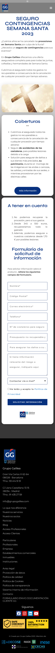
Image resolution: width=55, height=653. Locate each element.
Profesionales (10, 544)
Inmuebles (8, 557)
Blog (5, 525)
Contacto (8, 594)
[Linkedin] (30, 613)
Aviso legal (8, 568)
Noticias (7, 520)
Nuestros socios (11, 516)
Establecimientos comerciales (19, 553)
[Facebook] (18, 613)
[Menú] (27, 1)
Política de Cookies (13, 581)
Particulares (9, 540)
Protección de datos (14, 572)
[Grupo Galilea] (5, 8)
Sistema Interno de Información (20, 589)
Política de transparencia (16, 585)
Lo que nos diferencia (14, 508)
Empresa (8, 548)
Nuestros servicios (13, 512)
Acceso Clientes (11, 533)
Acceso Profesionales (14, 529)
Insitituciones (10, 561)
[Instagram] (24, 613)
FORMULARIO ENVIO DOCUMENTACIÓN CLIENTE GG (25, 599)
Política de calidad (13, 577)
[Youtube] (36, 613)
